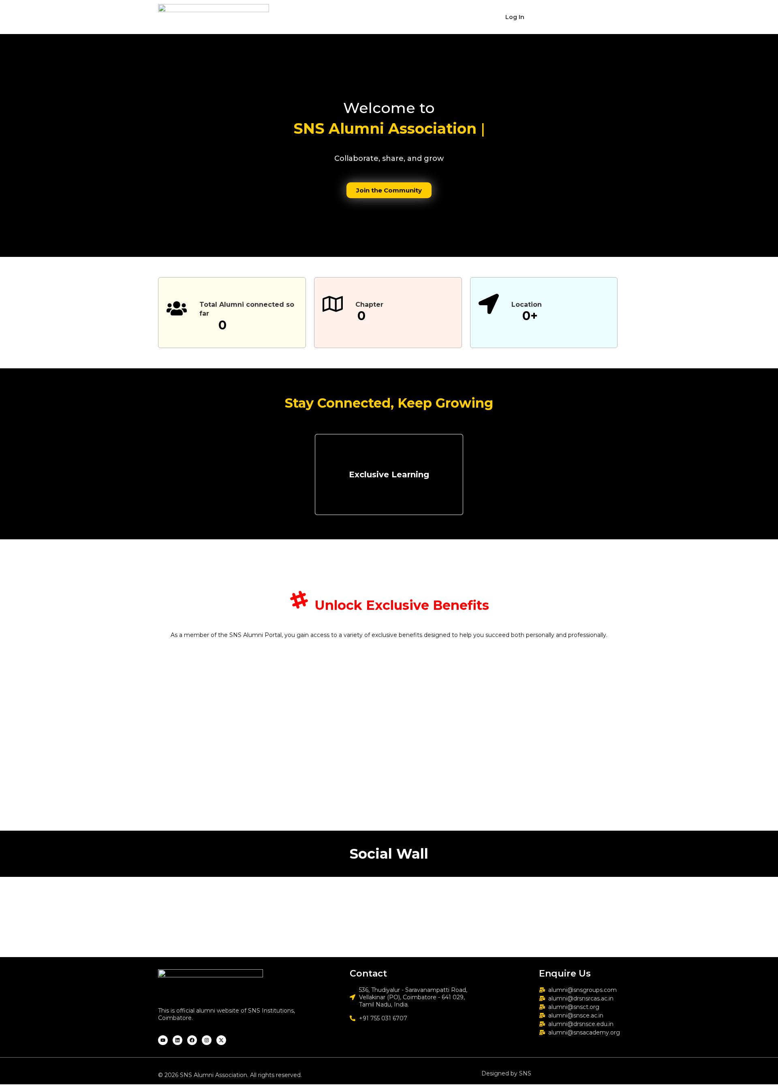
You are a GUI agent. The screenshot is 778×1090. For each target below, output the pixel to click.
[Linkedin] (177, 1040)
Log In (514, 17)
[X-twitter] (221, 1040)
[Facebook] (192, 1040)
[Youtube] (163, 1040)
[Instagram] (207, 1040)
